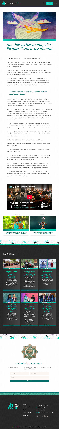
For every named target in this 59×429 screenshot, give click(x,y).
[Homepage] (13, 406)
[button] (55, 3)
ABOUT (25, 404)
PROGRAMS (26, 407)
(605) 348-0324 (40, 407)
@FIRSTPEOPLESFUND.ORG (45, 412)
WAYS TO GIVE (27, 412)
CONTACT (26, 415)
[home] (11, 3)
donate (49, 3)
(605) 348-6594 (40, 409)
